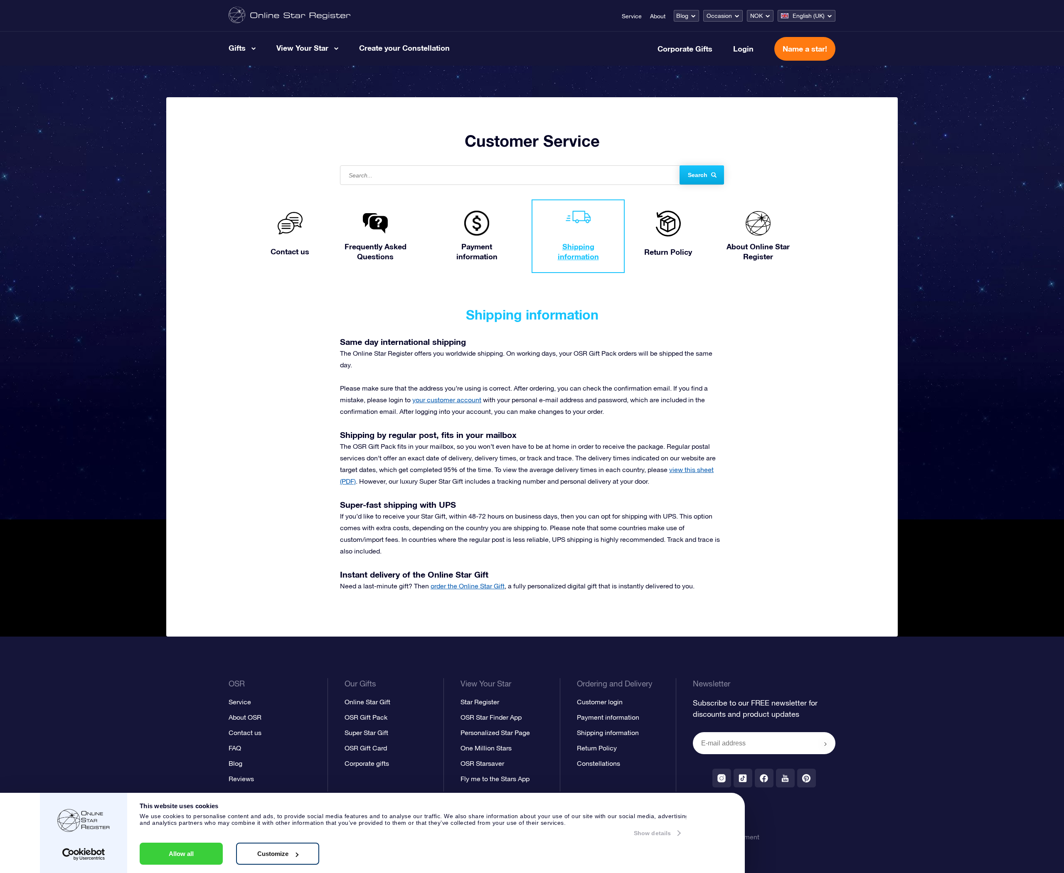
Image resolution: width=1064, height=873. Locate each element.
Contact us (245, 732)
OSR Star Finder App (491, 717)
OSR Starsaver (482, 763)
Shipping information (608, 732)
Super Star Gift (366, 732)
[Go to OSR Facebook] (764, 778)
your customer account (446, 399)
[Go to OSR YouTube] (785, 778)
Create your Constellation (404, 47)
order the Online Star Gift (468, 586)
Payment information (608, 717)
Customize (272, 853)
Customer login (600, 702)
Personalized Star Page (495, 732)
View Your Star (302, 47)
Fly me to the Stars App (495, 778)
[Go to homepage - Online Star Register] (289, 16)
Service (632, 16)
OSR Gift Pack (366, 717)
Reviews (241, 778)
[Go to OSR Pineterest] (806, 778)
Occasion (719, 15)
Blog (682, 15)
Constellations (598, 763)
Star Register (480, 702)
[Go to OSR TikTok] (743, 778)
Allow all (181, 853)
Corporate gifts (367, 763)
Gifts (237, 47)
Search (697, 175)
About (657, 16)
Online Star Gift (367, 702)
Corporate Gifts (685, 48)
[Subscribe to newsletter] (825, 743)
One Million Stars (486, 748)
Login (743, 48)
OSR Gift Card (366, 748)
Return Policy (597, 748)
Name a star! (805, 48)
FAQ (235, 748)
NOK (756, 15)
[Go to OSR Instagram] (721, 778)
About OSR (245, 717)
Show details (652, 833)
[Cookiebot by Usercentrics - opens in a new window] (83, 854)
